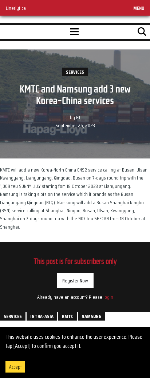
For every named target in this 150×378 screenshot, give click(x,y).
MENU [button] (138, 8)
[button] (74, 32)
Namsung (91, 316)
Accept (15, 367)
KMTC (67, 316)
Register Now (75, 281)
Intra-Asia (42, 316)
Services (75, 72)
